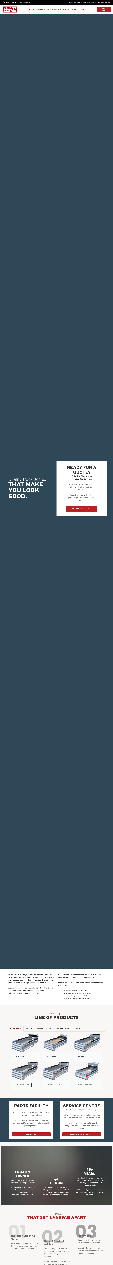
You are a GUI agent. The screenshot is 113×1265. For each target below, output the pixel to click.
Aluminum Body (53, 1085)
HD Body (81, 1057)
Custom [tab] (77, 1029)
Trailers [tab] (29, 1029)
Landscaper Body (85, 1085)
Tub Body (20, 1057)
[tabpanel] (56, 1062)
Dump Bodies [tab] (15, 1029)
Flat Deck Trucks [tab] (62, 1029)
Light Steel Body (54, 1057)
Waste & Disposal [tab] (44, 1029)
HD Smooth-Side (22, 1085)
